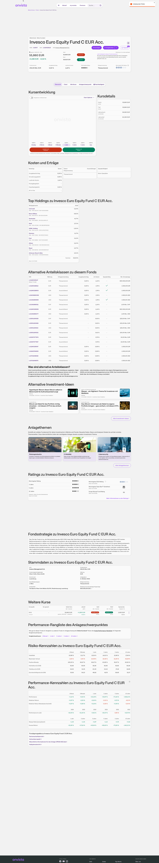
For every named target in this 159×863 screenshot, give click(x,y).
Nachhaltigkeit (99, 84)
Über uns (138, 861)
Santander (32, 218)
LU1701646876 (33, 360)
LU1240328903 (34, 290)
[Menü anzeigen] (58, 5)
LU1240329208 (33, 309)
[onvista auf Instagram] (67, 861)
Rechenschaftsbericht (36, 736)
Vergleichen (110, 48)
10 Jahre (73, 636)
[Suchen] (100, 5)
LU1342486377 (33, 314)
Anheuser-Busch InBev (36, 253)
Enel (30, 238)
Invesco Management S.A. (62, 47)
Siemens (31, 233)
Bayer (30, 248)
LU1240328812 (33, 286)
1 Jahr (52, 636)
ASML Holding (33, 228)
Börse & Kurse (31, 10)
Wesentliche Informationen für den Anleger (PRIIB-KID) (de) (47, 742)
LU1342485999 (34, 300)
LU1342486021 (33, 304)
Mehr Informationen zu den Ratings (117, 498)
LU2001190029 (33, 318)
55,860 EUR (95, 612)
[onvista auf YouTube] (64, 861)
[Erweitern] (117, 47)
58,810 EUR (109, 612)
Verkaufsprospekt (35, 739)
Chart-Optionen (88, 97)
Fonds (37, 10)
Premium (82, 5)
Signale (125, 48)
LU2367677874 (33, 337)
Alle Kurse (73, 84)
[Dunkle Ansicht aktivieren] (23, 1)
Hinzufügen (96, 48)
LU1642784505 (33, 351)
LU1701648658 (33, 356)
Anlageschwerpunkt (85, 84)
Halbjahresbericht (35, 744)
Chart (65, 84)
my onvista (73, 5)
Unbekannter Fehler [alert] (141, 4)
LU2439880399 (34, 295)
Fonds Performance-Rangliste (103, 631)
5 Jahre (66, 636)
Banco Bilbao (33, 214)
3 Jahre (58, 636)
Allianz (31, 243)
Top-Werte (118, 861)
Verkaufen (81, 54)
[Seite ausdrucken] (128, 43)
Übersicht (58, 84)
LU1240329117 (33, 280)
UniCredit (32, 209)
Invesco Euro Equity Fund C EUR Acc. (48, 10)
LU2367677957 (33, 342)
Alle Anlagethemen (122, 465)
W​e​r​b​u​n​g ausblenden (94, 22)
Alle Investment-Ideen (121, 418)
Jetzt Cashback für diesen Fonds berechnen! (107, 54)
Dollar (104, 861)
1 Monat (44, 636)
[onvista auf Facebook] (60, 861)
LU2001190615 (33, 328)
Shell (30, 223)
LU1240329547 (33, 346)
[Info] (128, 65)
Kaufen (81, 59)
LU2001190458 (33, 323)
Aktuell (64, 5)
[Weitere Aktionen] (129, 613)
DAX (90, 861)
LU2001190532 (33, 332)
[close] (156, 2)
